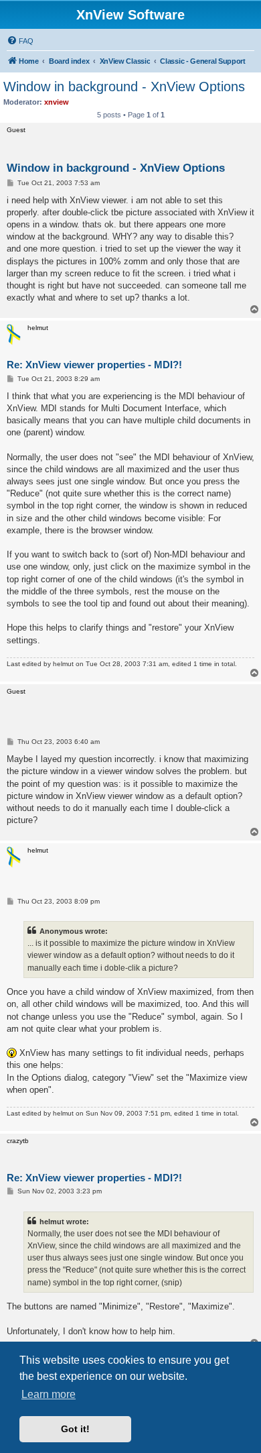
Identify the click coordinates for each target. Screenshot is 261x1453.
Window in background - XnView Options (124, 86)
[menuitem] (20, 41)
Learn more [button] (48, 1394)
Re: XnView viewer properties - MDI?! (94, 364)
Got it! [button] (75, 1428)
